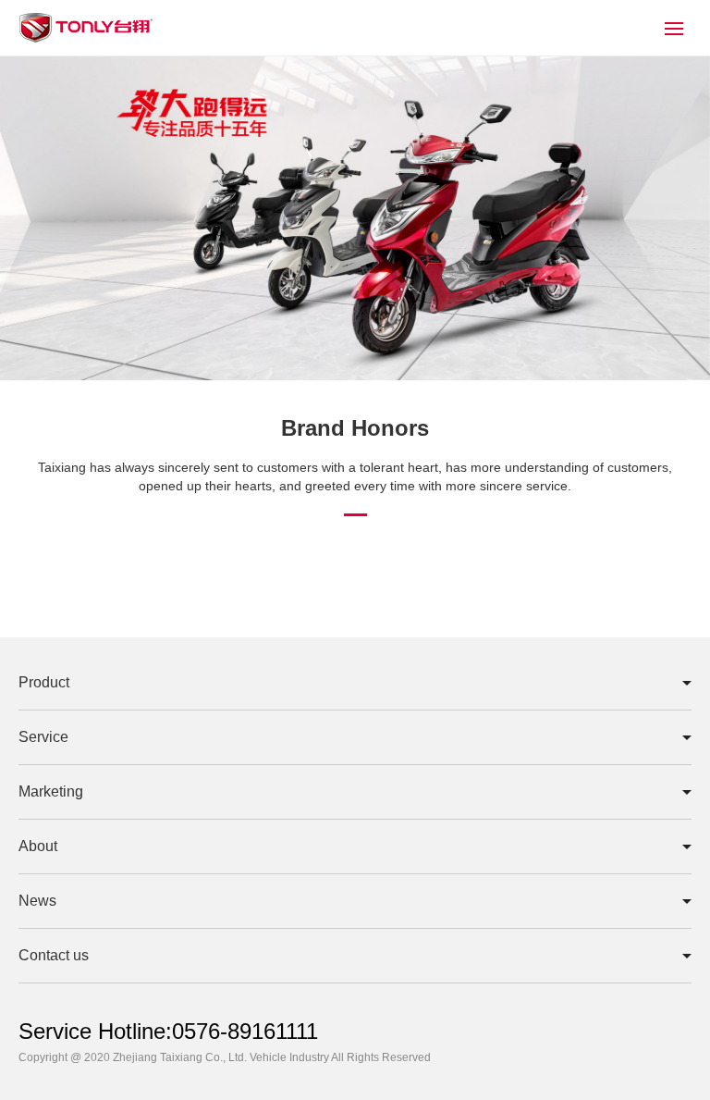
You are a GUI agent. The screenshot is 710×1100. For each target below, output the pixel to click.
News (37, 900)
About (37, 846)
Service (43, 737)
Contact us (53, 955)
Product (43, 682)
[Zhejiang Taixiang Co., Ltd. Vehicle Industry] (85, 40)
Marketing (50, 791)
